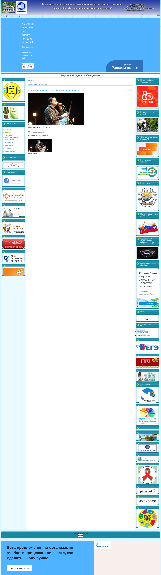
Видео (36, 84)
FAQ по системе (142, 334)
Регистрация (11, 16)
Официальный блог (143, 331)
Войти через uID (16, 181)
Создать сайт (141, 329)
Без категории (43, 84)
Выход (18, 16)
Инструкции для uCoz (143, 335)
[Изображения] (40, 145)
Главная (3, 16)
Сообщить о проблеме (27, 66)
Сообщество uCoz (142, 332)
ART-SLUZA (49, 127)
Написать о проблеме (19, 568)
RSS (158, 15)
